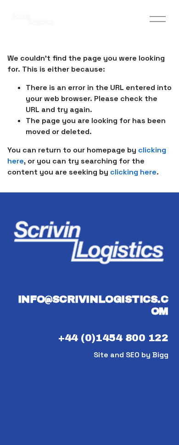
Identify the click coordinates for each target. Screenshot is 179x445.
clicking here (133, 172)
